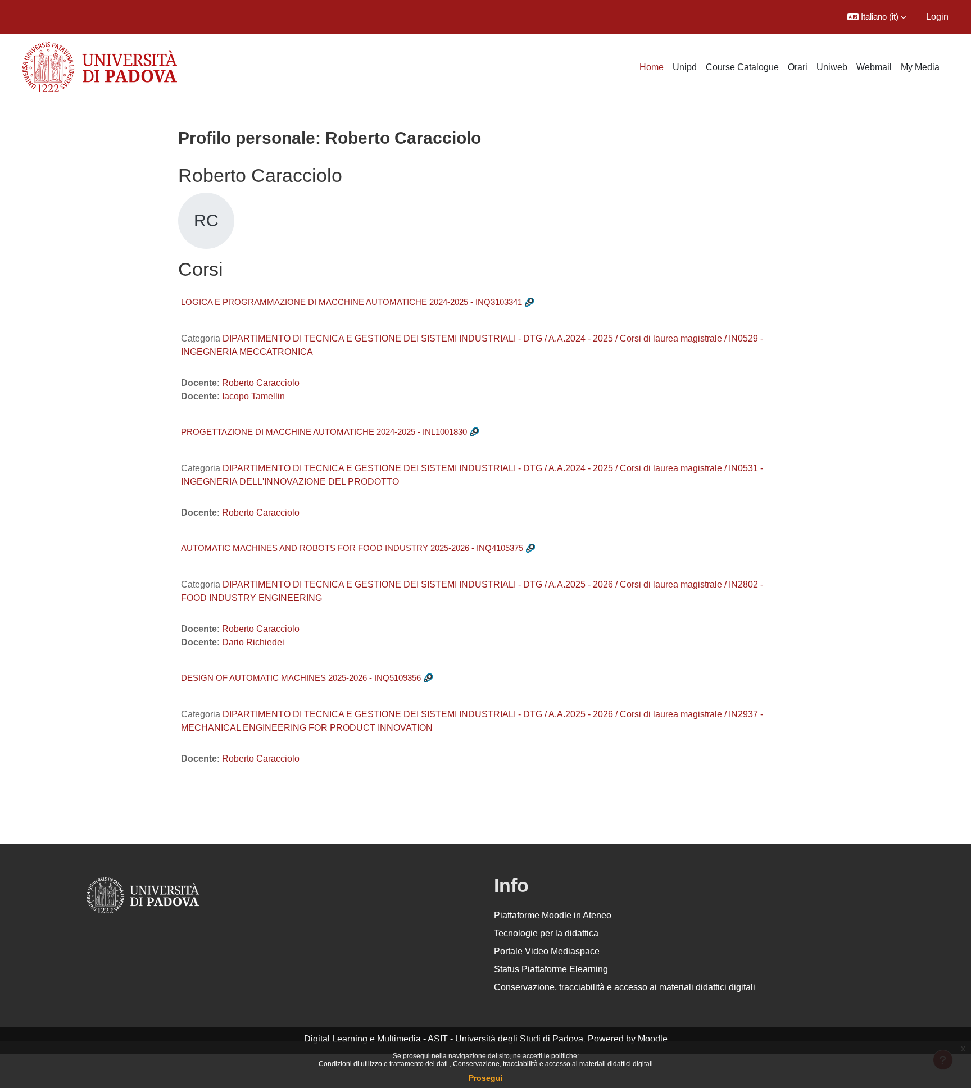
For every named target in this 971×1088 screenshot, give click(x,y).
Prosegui (486, 1077)
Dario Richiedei (253, 642)
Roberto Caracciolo (261, 383)
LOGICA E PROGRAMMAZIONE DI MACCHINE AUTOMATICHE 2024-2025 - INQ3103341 (351, 302)
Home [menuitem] (651, 67)
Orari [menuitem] (797, 67)
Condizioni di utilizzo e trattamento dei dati (384, 1064)
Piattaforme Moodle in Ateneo (552, 915)
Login (937, 16)
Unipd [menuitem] (685, 67)
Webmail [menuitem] (874, 67)
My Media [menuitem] (920, 67)
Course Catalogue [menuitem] (742, 67)
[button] (877, 17)
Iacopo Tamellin (253, 396)
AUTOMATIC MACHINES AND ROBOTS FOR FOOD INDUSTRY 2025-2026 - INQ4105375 (352, 548)
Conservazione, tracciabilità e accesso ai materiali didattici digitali (553, 1064)
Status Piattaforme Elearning (551, 969)
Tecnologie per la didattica (546, 933)
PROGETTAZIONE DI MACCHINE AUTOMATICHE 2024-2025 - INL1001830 (324, 431)
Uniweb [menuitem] (831, 67)
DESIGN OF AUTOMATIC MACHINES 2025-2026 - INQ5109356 (301, 677)
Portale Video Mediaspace (547, 951)
